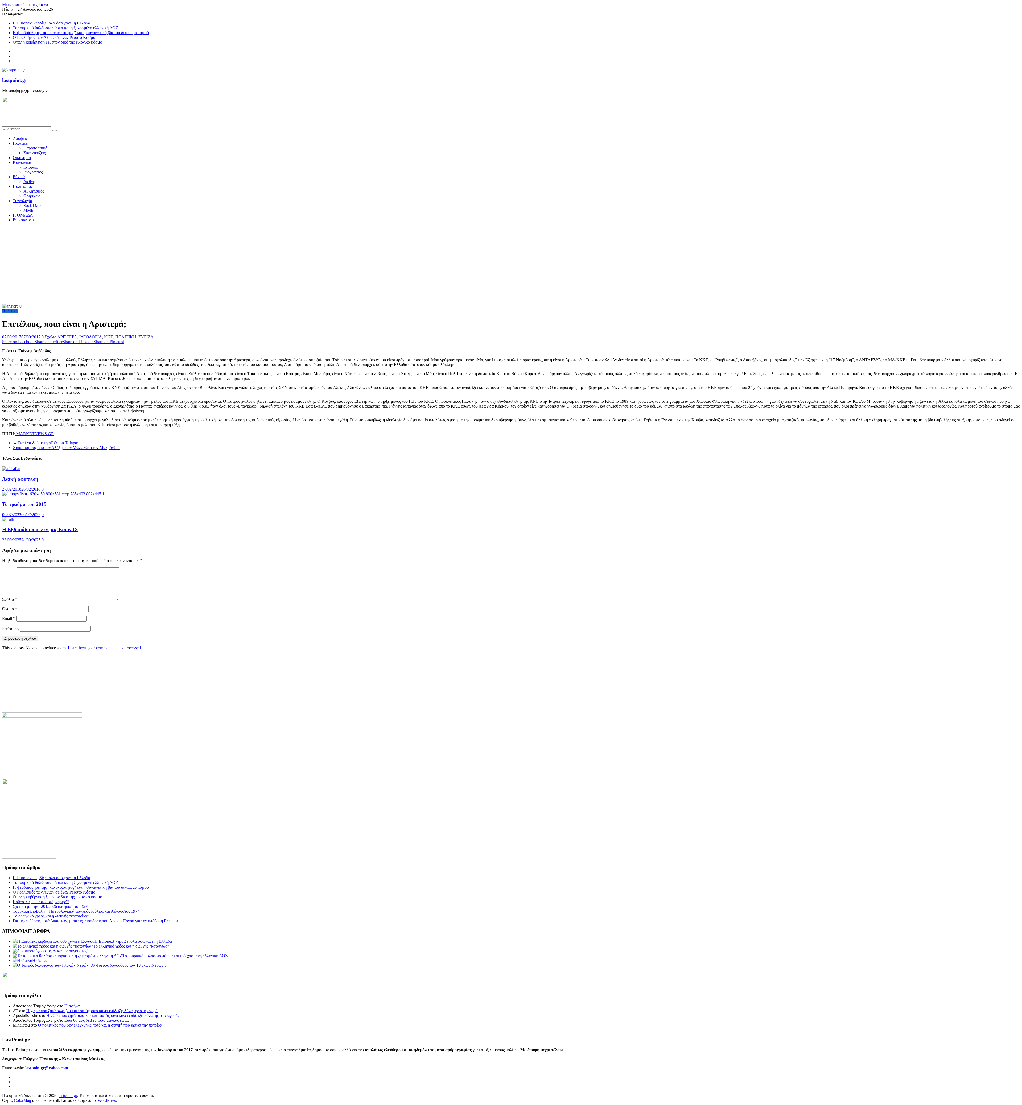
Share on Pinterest (109, 341)
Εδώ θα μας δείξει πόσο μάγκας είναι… (98, 1020)
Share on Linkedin (78, 341)
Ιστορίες (30, 167)
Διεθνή (29, 181)
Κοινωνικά (22, 162)
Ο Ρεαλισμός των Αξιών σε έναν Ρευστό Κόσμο (54, 37)
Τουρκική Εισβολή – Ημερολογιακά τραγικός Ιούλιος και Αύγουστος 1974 (76, 911)
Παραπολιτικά (35, 148)
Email (8, 618)
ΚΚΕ (108, 337)
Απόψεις (20, 138)
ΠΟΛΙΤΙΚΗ (125, 337)
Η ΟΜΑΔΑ (23, 215)
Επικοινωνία (23, 220)
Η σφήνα (72, 1006)
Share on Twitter (49, 341)
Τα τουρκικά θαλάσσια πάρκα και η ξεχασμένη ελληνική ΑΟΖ (65, 28)
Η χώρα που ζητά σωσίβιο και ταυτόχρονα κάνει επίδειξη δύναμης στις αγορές (92, 1010)
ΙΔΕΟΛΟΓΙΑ (90, 337)
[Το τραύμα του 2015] (53, 494)
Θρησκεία (31, 196)
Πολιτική (20, 143)
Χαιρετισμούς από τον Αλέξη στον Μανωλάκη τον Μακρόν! (66, 447)
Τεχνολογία (22, 200)
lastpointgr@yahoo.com (46, 1068)
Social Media (34, 205)
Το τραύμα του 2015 (24, 504)
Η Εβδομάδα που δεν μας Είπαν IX (40, 529)
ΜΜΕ (28, 210)
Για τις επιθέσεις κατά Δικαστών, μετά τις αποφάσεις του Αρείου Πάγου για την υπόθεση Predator (95, 921)
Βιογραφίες (33, 172)
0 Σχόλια (49, 337)
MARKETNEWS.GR (34, 433)
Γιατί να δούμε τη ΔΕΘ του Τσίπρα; (45, 443)
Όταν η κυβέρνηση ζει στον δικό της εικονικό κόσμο (57, 42)
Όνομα (9, 608)
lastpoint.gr (14, 80)
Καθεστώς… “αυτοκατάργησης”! (41, 901)
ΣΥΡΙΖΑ (146, 337)
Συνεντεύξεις (34, 153)
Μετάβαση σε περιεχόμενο (25, 4)
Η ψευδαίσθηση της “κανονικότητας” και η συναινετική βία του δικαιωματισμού (81, 32)
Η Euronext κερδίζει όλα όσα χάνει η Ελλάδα (51, 23)
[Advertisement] (511, 264)
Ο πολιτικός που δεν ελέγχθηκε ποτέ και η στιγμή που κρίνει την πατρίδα (100, 1025)
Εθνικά (19, 177)
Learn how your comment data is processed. (105, 648)
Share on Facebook (18, 341)
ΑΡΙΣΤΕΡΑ (67, 337)
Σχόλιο (9, 599)
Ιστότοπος (10, 628)
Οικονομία (22, 157)
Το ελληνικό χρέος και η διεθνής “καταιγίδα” (51, 916)
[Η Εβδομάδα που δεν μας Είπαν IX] (8, 519)
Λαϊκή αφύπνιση (20, 479)
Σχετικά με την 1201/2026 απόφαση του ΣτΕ (50, 906)
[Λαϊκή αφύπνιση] (11, 468)
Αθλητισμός (33, 191)
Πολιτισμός (22, 186)
